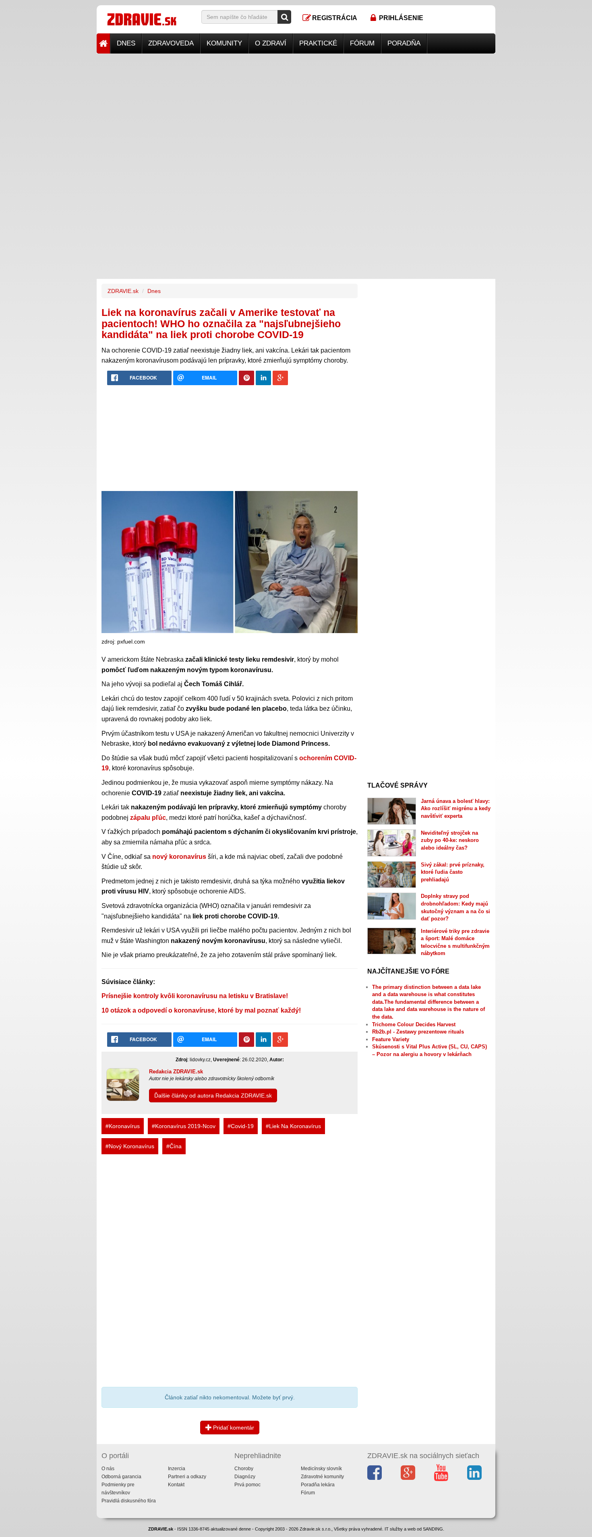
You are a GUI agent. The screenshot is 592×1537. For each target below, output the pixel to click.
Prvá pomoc (247, 1484)
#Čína (174, 1146)
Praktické (318, 43)
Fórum (362, 43)
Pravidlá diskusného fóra (128, 1501)
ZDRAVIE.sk (123, 291)
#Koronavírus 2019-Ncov (183, 1126)
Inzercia (176, 1468)
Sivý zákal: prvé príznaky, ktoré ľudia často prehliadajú (452, 872)
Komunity (224, 43)
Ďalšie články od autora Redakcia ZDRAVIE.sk (213, 1095)
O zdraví (270, 43)
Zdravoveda (171, 43)
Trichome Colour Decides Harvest (413, 1024)
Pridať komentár (232, 1427)
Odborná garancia (121, 1476)
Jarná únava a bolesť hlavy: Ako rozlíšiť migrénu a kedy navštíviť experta (456, 808)
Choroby (243, 1468)
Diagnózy (244, 1476)
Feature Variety (390, 1039)
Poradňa (403, 43)
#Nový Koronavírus (130, 1146)
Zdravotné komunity (322, 1476)
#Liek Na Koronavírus (293, 1126)
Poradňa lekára (318, 1484)
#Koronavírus (123, 1126)
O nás (107, 1468)
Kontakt (176, 1484)
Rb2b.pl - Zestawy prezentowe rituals (418, 1032)
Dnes (126, 43)
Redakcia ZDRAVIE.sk (176, 1072)
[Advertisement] (296, 110)
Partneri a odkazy (187, 1476)
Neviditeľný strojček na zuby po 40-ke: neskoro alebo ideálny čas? (450, 840)
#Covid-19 (241, 1126)
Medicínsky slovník (321, 1468)
